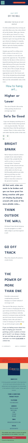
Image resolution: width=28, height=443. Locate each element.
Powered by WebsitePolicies (8, 440)
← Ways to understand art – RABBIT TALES (7, 360)
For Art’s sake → (21, 360)
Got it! (14, 437)
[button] (3, 3)
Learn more (21, 434)
